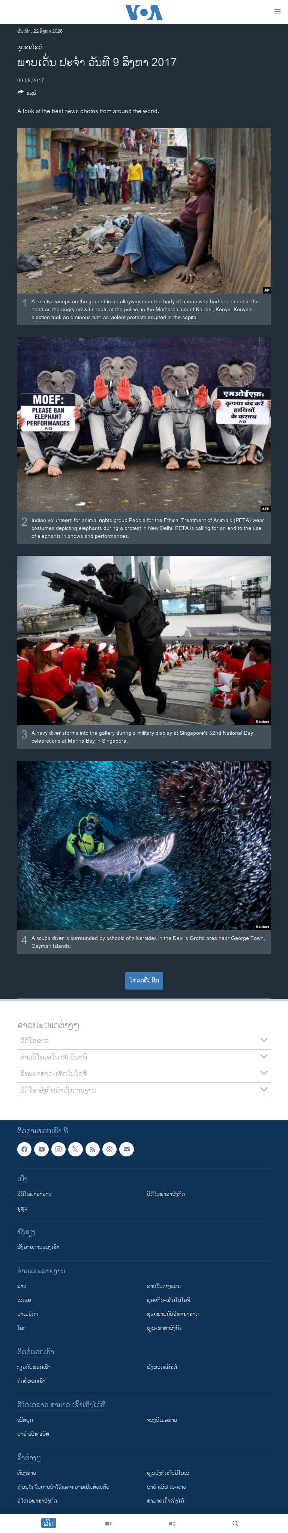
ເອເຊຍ (24, 1300)
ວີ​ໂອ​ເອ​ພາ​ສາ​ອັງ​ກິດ (37, 1501)
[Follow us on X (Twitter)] (75, 1149)
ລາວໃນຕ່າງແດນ (164, 1286)
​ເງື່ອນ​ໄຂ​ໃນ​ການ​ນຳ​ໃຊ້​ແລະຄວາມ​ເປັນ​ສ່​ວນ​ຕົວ (63, 1487)
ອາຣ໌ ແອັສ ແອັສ (33, 1434)
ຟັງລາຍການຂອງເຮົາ (38, 1247)
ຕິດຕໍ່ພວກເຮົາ (31, 1381)
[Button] (27, 94)
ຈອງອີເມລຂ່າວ (162, 1420)
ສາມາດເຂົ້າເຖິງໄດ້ (165, 1501)
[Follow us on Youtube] (41, 1149)
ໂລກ (22, 1328)
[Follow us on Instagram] (58, 1149)
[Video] (108, 1523)
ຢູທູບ (22, 1208)
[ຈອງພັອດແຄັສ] (126, 1149)
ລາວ (22, 1286)
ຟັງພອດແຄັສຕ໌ (162, 1367)
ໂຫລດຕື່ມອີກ (144, 981)
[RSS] (93, 1149)
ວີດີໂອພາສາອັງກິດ (166, 1194)
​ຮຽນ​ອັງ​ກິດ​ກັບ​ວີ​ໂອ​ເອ (168, 1473)
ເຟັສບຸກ (25, 1420)
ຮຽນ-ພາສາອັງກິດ (165, 1328)
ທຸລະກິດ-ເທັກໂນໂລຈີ (168, 1300)
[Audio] (172, 1523)
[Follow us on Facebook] (24, 1149)
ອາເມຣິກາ (27, 1314)
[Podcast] (109, 1149)
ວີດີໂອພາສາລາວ (34, 1194)
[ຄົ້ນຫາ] (235, 1523)
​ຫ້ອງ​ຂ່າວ (26, 1473)
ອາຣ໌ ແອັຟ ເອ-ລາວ (166, 1487)
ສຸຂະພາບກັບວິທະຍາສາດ (173, 1314)
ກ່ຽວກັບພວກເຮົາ (34, 1367)
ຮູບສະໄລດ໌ (29, 47)
